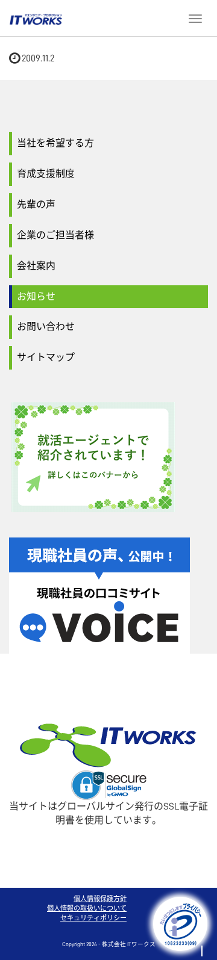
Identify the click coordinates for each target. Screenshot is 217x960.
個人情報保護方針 (100, 899)
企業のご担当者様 (55, 235)
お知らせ (36, 297)
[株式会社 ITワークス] (36, 17)
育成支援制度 (46, 174)
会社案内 (36, 266)
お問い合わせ (46, 327)
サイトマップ (46, 357)
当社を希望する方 (55, 143)
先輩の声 (36, 204)
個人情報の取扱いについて (87, 908)
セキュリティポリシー (93, 918)
